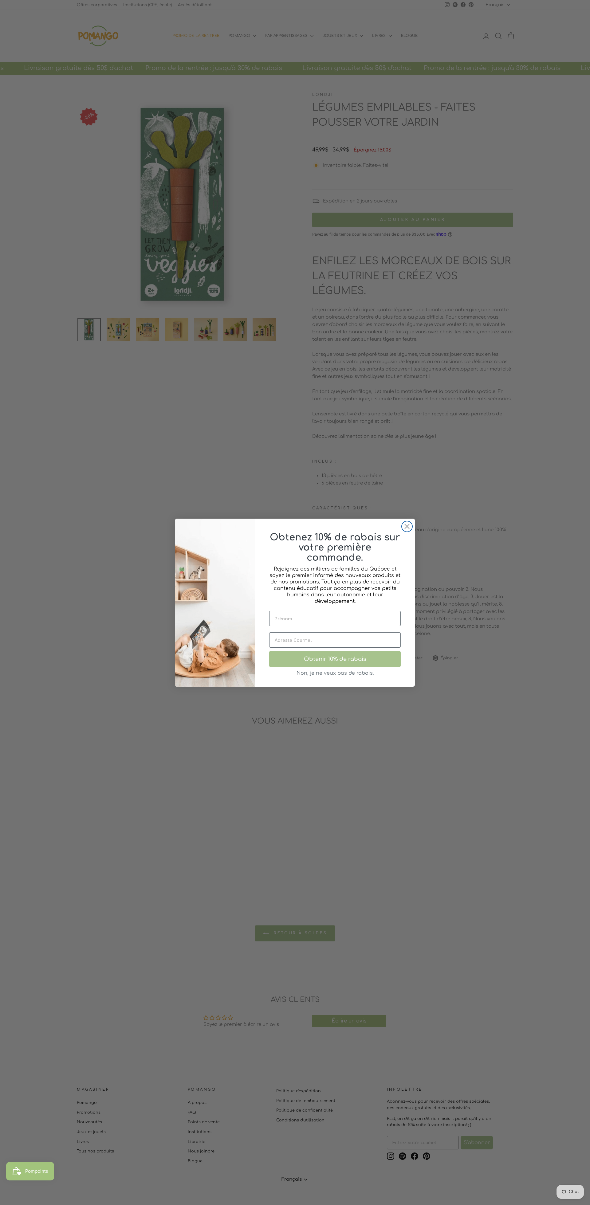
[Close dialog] (407, 526)
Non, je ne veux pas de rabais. (335, 673)
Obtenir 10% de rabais (335, 659)
